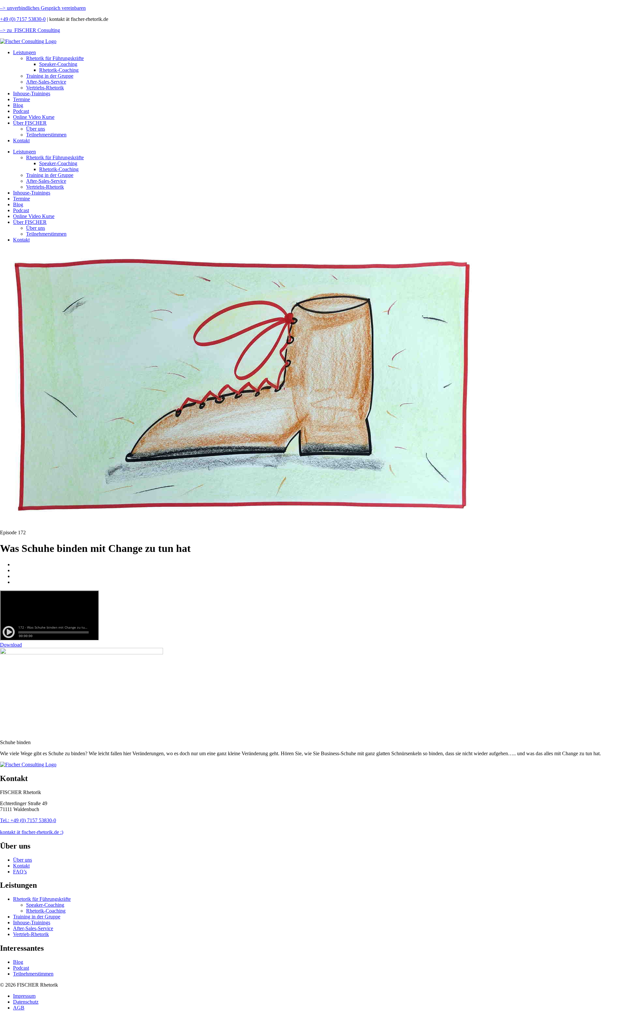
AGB (18, 1007)
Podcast (21, 111)
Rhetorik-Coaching (59, 70)
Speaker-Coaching (58, 64)
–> (3, 8)
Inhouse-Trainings (31, 93)
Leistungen (24, 52)
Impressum (24, 996)
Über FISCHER (30, 123)
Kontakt (21, 140)
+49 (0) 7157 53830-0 (23, 19)
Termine (21, 99)
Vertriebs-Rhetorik (45, 87)
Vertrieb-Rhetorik (31, 934)
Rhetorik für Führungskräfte (55, 58)
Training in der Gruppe (49, 76)
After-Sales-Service (46, 82)
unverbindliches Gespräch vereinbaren (46, 8)
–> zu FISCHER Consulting (30, 30)
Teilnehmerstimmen (46, 134)
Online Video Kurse (33, 117)
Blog (18, 105)
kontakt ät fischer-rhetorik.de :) (31, 832)
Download (11, 645)
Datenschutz (25, 1002)
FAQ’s (20, 871)
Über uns (35, 129)
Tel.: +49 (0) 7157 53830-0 (28, 820)
